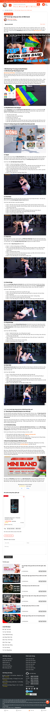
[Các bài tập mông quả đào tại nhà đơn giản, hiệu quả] (12, 568)
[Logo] (5, 5)
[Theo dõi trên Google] (37, 688)
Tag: (5, 528)
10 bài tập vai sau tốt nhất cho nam (30, 585)
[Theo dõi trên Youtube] (29, 688)
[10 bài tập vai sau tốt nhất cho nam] (12, 588)
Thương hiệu (23, 6)
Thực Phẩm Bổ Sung (7, 634)
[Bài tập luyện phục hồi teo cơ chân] (12, 608)
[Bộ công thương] (31, 691)
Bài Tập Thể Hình (7, 629)
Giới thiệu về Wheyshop (7, 658)
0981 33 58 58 (34, 676)
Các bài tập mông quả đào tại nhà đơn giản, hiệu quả (34, 566)
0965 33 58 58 (34, 683)
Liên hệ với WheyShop (7, 666)
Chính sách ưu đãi (6, 664)
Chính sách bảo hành (30, 664)
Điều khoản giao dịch (7, 667)
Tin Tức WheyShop (7, 650)
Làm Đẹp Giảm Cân (7, 637)
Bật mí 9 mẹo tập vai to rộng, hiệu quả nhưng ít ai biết (34, 596)
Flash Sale (16, 6)
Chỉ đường (6, 676)
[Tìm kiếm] (38, 4)
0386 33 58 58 (34, 682)
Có (21, 488)
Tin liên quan (6, 562)
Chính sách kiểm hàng (30, 667)
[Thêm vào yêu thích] (23, 496)
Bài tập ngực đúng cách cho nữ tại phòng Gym (33, 615)
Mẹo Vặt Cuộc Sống (7, 645)
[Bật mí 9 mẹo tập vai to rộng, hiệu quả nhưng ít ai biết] (12, 598)
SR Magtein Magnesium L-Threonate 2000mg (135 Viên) (12, 518)
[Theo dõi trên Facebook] (27, 688)
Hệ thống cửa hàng (36, 6)
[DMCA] (31, 694)
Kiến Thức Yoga (6, 642)
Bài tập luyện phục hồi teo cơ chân (30, 605)
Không (27, 488)
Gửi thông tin (8, 556)
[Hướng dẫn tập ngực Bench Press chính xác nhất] (12, 578)
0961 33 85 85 (34, 680)
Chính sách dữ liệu (30, 669)
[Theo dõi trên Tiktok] (32, 688)
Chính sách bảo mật (30, 658)
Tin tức (28, 6)
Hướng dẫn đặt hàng (7, 660)
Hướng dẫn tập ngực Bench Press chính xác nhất (34, 575)
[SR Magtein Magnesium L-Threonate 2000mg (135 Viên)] (14, 506)
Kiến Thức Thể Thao (7, 639)
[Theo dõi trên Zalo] (34, 688)
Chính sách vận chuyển (31, 662)
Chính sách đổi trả (29, 666)
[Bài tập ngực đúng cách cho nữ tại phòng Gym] (12, 618)
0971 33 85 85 (34, 678)
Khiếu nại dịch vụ (6, 662)
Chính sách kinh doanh (30, 660)
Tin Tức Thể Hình (7, 632)
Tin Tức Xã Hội (6, 647)
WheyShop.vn (18, 707)
